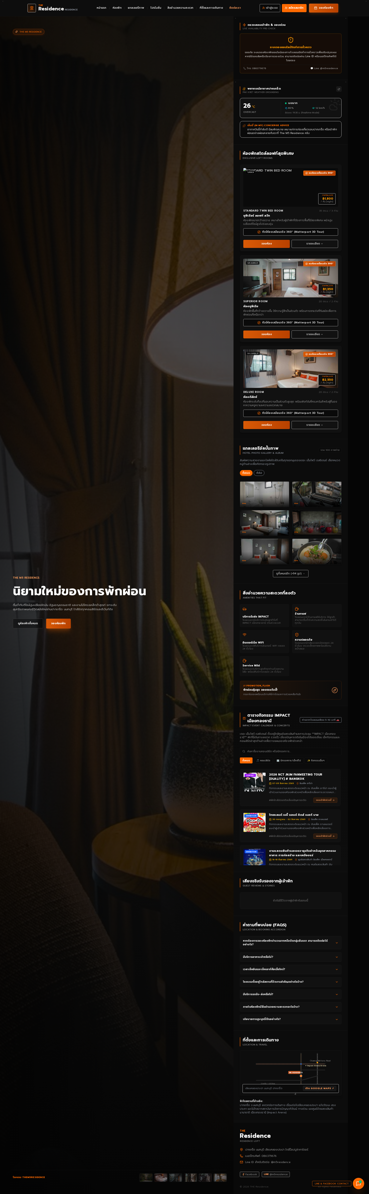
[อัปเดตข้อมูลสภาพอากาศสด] (339, 89)
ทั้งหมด (246, 473)
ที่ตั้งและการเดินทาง (211, 8)
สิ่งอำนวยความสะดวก (180, 8)
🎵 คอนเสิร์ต (263, 760)
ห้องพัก (117, 8)
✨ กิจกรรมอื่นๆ (315, 760)
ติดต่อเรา (235, 8)
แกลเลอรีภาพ (136, 8)
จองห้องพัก (58, 623)
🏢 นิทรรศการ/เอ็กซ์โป (289, 760)
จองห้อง (266, 244)
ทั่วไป (259, 473)
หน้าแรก (101, 8)
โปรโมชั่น (155, 8)
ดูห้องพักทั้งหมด (28, 623)
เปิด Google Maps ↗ (319, 1088)
